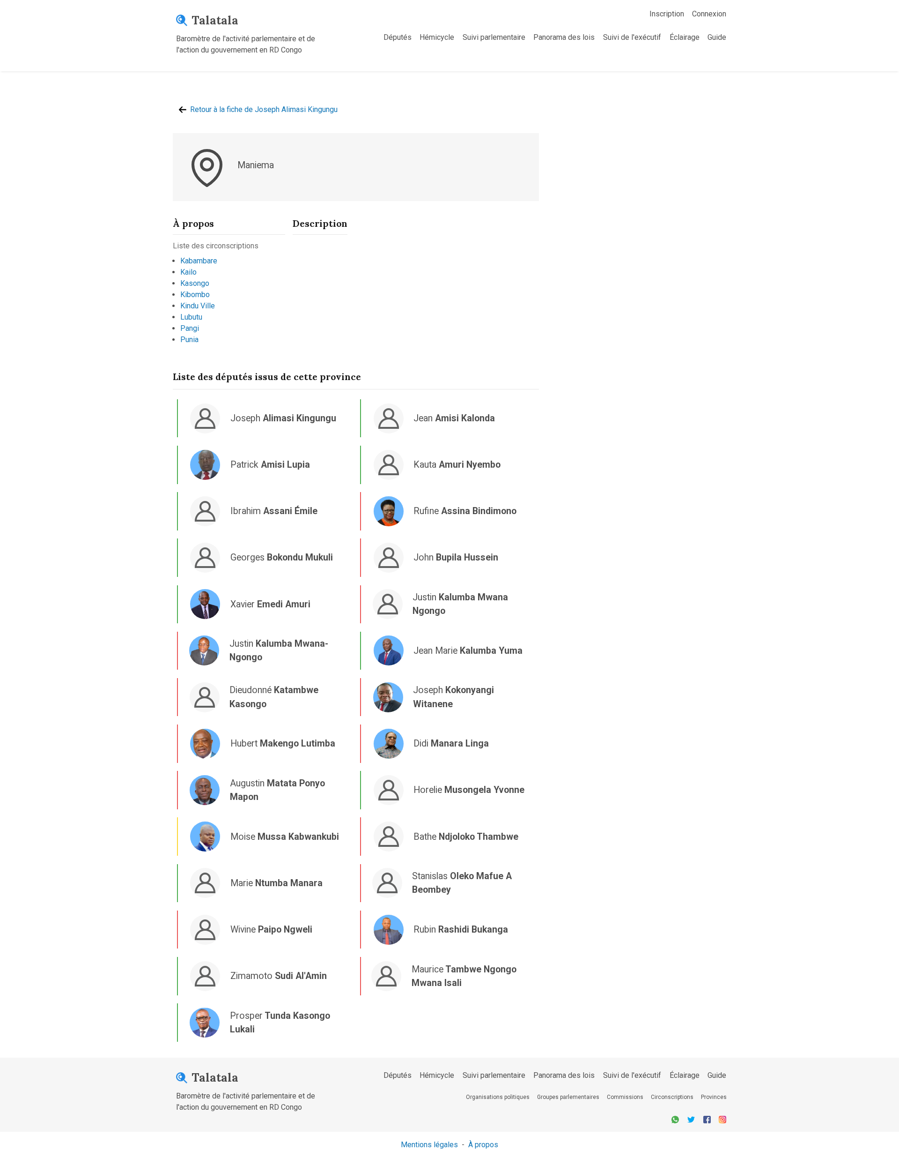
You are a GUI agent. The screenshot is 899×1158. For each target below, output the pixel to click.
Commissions (625, 1097)
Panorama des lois (564, 37)
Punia (189, 339)
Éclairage (685, 37)
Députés (397, 37)
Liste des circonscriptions (215, 245)
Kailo (188, 272)
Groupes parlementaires (568, 1097)
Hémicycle (437, 37)
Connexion (709, 13)
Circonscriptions (672, 1097)
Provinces (714, 1097)
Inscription (666, 13)
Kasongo (194, 283)
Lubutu (191, 317)
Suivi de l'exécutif (632, 37)
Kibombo (195, 294)
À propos (483, 1144)
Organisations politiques (498, 1097)
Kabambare (198, 260)
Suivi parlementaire (494, 37)
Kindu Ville (197, 305)
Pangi (189, 328)
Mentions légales (429, 1144)
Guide (716, 37)
